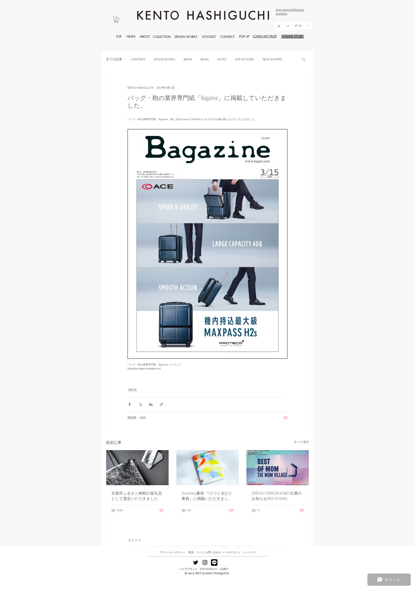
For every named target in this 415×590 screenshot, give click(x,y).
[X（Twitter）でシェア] (140, 404)
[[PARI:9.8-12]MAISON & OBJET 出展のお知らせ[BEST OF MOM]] (277, 467)
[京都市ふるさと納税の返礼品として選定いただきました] (137, 467)
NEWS (205, 59)
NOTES (222, 59)
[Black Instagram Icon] (205, 562)
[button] (116, 19)
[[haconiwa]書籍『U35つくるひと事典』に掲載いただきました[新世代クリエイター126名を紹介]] (207, 467)
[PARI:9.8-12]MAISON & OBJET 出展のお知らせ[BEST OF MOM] (277, 495)
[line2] (214, 562)
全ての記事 (114, 59)
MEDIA (188, 59)
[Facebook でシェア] (130, 404)
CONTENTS (138, 59)
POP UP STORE (244, 59)
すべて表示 (301, 442)
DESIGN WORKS (164, 59)
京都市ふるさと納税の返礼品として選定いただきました (136, 495)
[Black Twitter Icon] (195, 562)
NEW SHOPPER (272, 59)
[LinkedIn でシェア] (151, 404)
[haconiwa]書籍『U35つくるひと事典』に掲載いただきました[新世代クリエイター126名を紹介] (207, 495)
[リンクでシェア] (161, 404)
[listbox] (301, 25)
